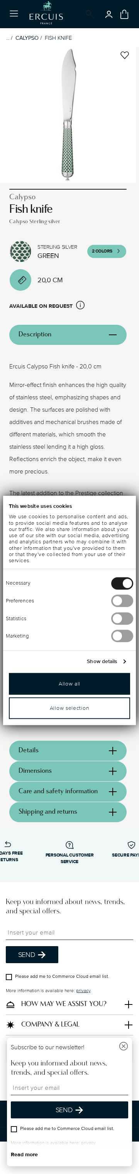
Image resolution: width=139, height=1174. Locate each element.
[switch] (122, 601)
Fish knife (58, 38)
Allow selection (70, 708)
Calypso (27, 38)
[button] (80, 306)
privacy (83, 991)
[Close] (123, 1047)
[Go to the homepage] (46, 14)
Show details (102, 661)
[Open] (88, 14)
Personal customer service (70, 858)
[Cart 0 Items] (124, 14)
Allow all (69, 683)
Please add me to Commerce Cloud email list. (62, 976)
